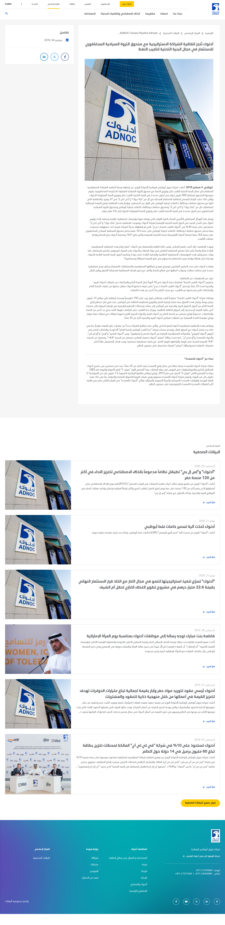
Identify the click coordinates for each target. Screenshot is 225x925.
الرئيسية (209, 33)
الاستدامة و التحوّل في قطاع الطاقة (128, 858)
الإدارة (144, 878)
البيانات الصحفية (171, 33)
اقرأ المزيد (210, 503)
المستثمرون (105, 4)
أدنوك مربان (126, 4)
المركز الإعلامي (53, 4)
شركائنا (94, 858)
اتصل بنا (35, 4)
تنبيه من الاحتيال (90, 878)
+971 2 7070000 (204, 870)
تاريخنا (144, 871)
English (8, 4)
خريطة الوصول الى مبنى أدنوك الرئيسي (203, 856)
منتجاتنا (94, 865)
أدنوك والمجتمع (139, 884)
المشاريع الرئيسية (138, 891)
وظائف (72, 4)
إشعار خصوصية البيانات (16, 901)
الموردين (87, 4)
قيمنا (144, 865)
